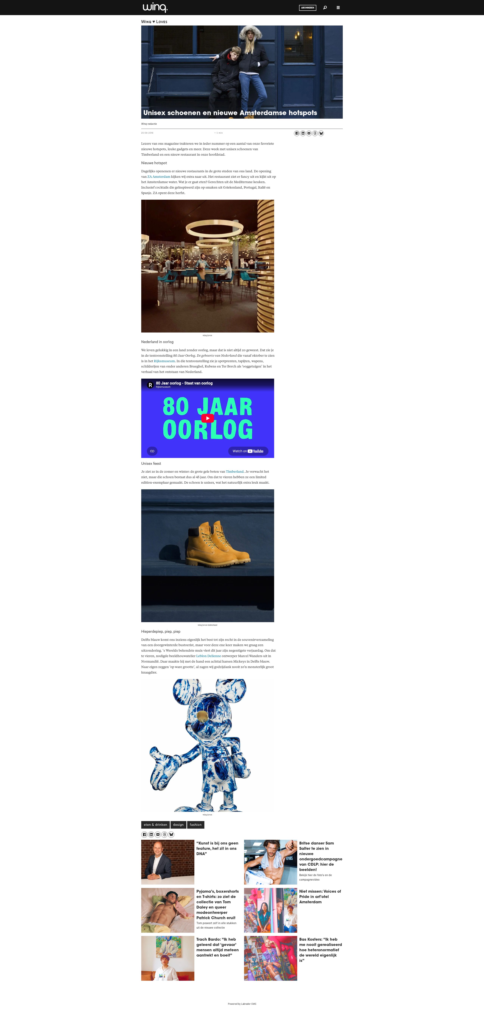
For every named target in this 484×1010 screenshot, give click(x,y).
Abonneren (307, 8)
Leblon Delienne (208, 656)
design (178, 825)
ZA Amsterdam (158, 176)
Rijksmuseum (164, 361)
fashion (196, 825)
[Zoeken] (325, 7)
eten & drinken (155, 825)
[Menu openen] (338, 8)
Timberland (235, 471)
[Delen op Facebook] (297, 133)
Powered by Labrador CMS (242, 1004)
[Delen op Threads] (315, 133)
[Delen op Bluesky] (321, 133)
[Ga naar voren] (155, 8)
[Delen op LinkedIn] (303, 133)
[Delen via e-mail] (309, 133)
